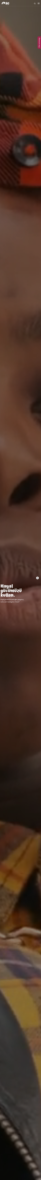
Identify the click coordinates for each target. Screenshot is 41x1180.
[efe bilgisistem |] (5, 3)
